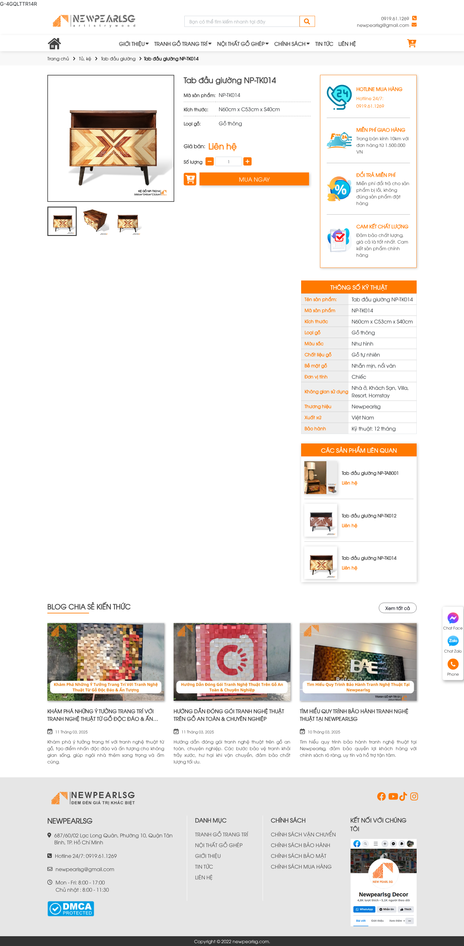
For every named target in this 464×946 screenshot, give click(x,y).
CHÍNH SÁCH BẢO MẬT (298, 855)
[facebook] (380, 798)
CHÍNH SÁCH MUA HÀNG (301, 866)
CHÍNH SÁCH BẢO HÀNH (300, 844)
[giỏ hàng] (412, 43)
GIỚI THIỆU (132, 43)
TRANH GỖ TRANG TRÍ (180, 43)
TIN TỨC (324, 43)
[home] (94, 21)
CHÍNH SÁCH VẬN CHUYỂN (303, 834)
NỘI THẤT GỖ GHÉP (241, 43)
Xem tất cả (397, 608)
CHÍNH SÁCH (290, 43)
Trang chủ (58, 58)
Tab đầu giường (118, 58)
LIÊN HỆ (347, 43)
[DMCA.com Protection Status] (70, 906)
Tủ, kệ (85, 58)
